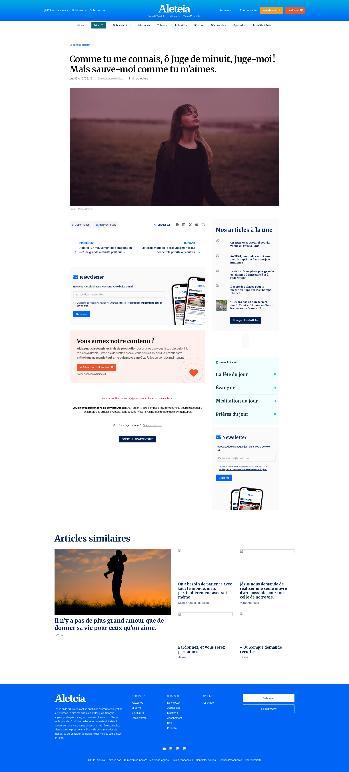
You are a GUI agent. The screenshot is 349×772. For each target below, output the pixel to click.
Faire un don (114, 760)
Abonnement (174, 718)
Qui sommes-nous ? (135, 760)
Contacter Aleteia (206, 760)
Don (169, 723)
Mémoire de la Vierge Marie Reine (185, 16)
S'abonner (268, 698)
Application (173, 707)
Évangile (225, 388)
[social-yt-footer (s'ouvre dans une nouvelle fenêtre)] (164, 749)
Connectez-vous (152, 425)
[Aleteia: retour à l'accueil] (174, 8)
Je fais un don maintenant (94, 367)
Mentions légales (159, 760)
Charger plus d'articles (245, 320)
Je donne (293, 10)
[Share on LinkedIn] (183, 224)
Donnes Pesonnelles (230, 760)
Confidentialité (253, 760)
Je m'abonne (269, 10)
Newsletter (173, 702)
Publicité (172, 728)
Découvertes (218, 25)
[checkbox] (74, 303)
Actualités (181, 25)
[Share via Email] (196, 224)
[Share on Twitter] (190, 224)
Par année (208, 702)
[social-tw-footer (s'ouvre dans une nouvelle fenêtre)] (178, 749)
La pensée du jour (80, 44)
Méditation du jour (237, 401)
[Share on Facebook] (177, 224)
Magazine (172, 712)
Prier (96, 25)
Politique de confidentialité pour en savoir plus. (243, 469)
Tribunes (162, 25)
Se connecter (250, 10)
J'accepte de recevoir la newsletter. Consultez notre (119, 304)
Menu (80, 25)
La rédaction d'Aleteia (110, 78)
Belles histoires (122, 25)
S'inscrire (81, 314)
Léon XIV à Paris (262, 25)
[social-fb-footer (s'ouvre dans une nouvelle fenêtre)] (171, 749)
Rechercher (99, 10)
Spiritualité (239, 25)
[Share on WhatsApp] (203, 224)
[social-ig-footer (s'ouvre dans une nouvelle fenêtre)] (184, 749)
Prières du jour (232, 414)
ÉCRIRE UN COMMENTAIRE (137, 439)
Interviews (144, 25)
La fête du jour (232, 374)
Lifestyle (199, 25)
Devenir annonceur (182, 760)
